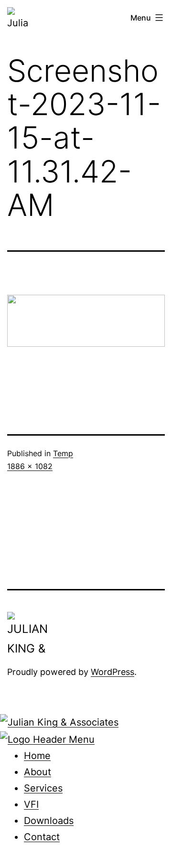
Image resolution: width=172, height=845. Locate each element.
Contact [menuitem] (42, 837)
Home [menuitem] (37, 755)
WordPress (112, 672)
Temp (63, 453)
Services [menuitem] (43, 788)
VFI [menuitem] (31, 804)
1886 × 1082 (30, 466)
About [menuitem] (37, 772)
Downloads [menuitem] (49, 820)
